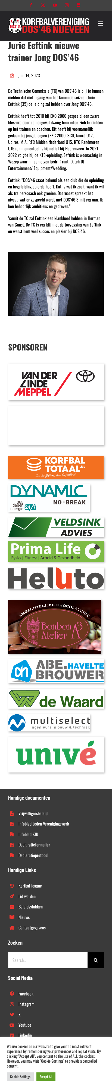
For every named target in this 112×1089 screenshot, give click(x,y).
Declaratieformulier (34, 844)
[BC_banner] (56, 408)
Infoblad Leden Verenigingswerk (43, 823)
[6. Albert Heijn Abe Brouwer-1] (56, 661)
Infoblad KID (28, 834)
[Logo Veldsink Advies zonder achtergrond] (56, 519)
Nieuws (24, 917)
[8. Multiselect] (49, 716)
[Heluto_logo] (56, 569)
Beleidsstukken (30, 906)
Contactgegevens (32, 927)
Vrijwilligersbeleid (33, 813)
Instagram (26, 1004)
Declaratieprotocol (33, 855)
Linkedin (25, 1035)
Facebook (25, 993)
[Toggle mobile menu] (101, 23)
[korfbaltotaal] (56, 458)
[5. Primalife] (56, 543)
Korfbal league (30, 885)
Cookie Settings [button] (20, 1076)
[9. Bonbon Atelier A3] (54, 602)
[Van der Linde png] (56, 365)
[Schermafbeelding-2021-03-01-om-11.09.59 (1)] (56, 691)
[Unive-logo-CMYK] (56, 739)
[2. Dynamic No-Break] (49, 486)
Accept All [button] (46, 1076)
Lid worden (27, 896)
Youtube (24, 1025)
